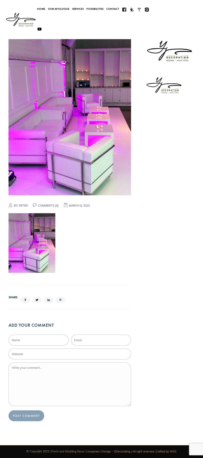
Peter (23, 205)
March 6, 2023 (79, 205)
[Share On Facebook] (25, 300)
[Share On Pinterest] (60, 300)
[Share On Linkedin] (49, 300)
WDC (173, 451)
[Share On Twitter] (37, 300)
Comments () (48, 205)
